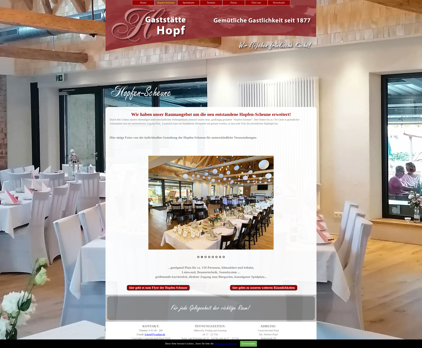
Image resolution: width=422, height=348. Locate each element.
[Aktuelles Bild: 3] (205, 257)
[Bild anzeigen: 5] (213, 257)
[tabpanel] (211, 85)
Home (143, 2)
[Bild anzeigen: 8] (224, 257)
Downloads (279, 2)
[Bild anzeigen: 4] (209, 257)
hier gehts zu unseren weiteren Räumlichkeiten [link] (263, 287)
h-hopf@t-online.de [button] (155, 334)
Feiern (233, 2)
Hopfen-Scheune (166, 2)
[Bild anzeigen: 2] (202, 257)
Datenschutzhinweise (225, 343)
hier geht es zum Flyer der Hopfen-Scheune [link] (158, 287)
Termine (211, 2)
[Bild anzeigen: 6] (216, 257)
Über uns (256, 2)
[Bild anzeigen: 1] (198, 257)
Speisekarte (188, 2)
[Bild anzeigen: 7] (220, 257)
